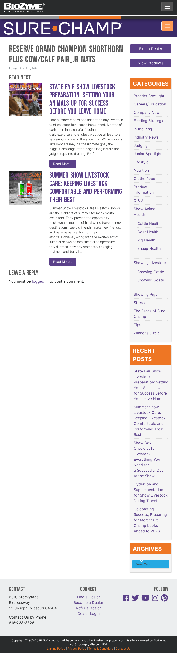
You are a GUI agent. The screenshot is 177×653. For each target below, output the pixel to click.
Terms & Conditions (100, 640)
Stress (139, 294)
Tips (137, 316)
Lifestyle (141, 153)
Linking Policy (56, 640)
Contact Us (123, 640)
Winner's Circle (147, 324)
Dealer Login (88, 604)
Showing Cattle (150, 263)
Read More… (62, 155)
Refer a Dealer (88, 599)
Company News (147, 104)
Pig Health (146, 231)
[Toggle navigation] (167, 6)
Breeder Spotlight (149, 87)
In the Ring (143, 120)
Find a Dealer (150, 40)
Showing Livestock (150, 254)
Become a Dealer (88, 593)
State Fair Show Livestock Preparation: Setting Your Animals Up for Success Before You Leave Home (82, 91)
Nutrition (141, 161)
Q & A (139, 192)
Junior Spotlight (148, 145)
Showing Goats (150, 271)
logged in (40, 272)
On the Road (144, 170)
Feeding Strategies (150, 112)
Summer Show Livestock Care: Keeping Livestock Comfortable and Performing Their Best (85, 179)
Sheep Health (149, 240)
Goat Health (147, 223)
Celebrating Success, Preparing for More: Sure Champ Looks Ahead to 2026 (150, 511)
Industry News (146, 128)
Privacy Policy (77, 640)
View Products (150, 54)
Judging (141, 137)
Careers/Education (150, 95)
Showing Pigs (145, 286)
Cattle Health (148, 215)
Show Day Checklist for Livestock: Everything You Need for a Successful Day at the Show (149, 451)
